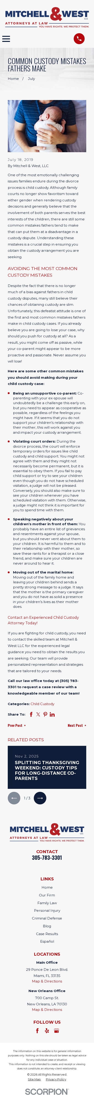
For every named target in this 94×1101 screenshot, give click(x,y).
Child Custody (42, 704)
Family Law (47, 903)
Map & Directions (47, 981)
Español (47, 941)
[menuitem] (34, 1079)
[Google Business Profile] (56, 1030)
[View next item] (40, 798)
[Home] (47, 17)
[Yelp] (46, 1030)
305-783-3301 (47, 857)
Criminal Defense (47, 918)
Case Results (47, 934)
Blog (47, 926)
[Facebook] (37, 1030)
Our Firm (47, 895)
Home (47, 887)
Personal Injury (47, 910)
